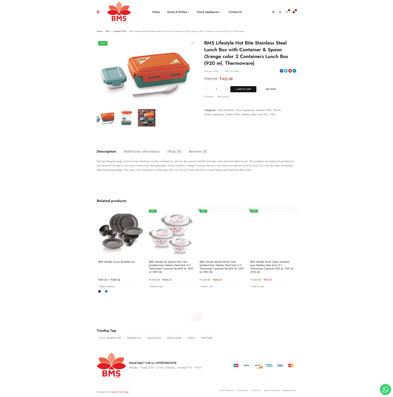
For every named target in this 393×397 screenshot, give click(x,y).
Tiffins (107, 31)
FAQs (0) (174, 151)
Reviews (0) (198, 151)
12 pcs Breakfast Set (110, 338)
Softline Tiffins (233, 114)
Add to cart (244, 89)
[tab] (106, 151)
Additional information (142, 151)
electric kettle (174, 338)
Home (99, 31)
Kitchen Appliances (214, 114)
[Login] (280, 12)
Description (106, 151)
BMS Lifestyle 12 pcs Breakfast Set (116, 262)
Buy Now (271, 89)
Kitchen (277, 110)
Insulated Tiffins (119, 31)
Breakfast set (134, 338)
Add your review (211, 71)
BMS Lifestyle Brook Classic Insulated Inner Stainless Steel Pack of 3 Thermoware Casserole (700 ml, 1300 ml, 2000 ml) (272, 267)
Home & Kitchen (225, 110)
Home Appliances (245, 110)
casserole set (154, 338)
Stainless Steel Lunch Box (255, 114)
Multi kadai (207, 338)
